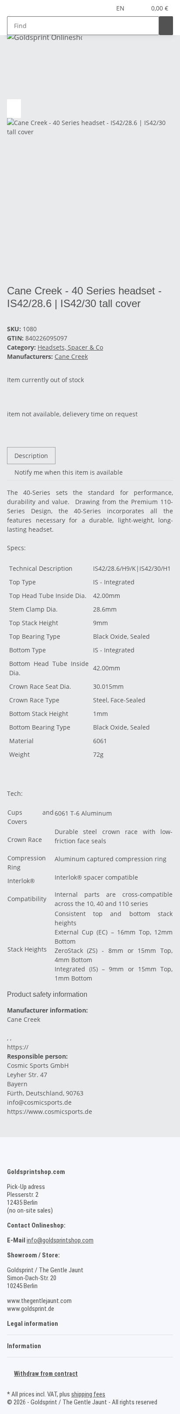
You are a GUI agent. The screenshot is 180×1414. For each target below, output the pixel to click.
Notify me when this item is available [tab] (68, 472)
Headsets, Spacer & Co (70, 347)
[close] (14, 89)
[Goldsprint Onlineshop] (44, 37)
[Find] (166, 25)
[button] (139, 8)
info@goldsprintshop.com (60, 1240)
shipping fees (88, 1394)
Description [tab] (31, 455)
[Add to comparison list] (14, 108)
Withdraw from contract (46, 1373)
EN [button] (121, 8)
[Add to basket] (14, 75)
